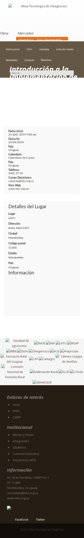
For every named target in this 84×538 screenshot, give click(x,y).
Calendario (15, 154)
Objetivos (19, 447)
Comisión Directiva (26, 454)
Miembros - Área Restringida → (42, 40)
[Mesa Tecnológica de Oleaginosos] (42, 15)
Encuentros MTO (24, 460)
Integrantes (21, 441)
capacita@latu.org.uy (21, 181)
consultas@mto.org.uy (22, 493)
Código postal (16, 243)
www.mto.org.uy (18, 498)
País (10, 146)
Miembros (46, 60)
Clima (4, 33)
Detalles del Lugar (27, 206)
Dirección (14, 223)
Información (21, 272)
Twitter (40, 520)
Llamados (44, 49)
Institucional (13, 49)
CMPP (17, 417)
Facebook (21, 520)
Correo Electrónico (20, 177)
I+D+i (29, 49)
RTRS (16, 411)
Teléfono (13, 170)
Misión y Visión (23, 435)
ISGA (16, 405)
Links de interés (64, 49)
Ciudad (12, 233)
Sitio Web (14, 185)
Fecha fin (14, 139)
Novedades (11, 60)
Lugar (11, 213)
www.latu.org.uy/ (19, 188)
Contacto (29, 60)
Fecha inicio (15, 131)
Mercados (26, 33)
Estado (12, 253)
